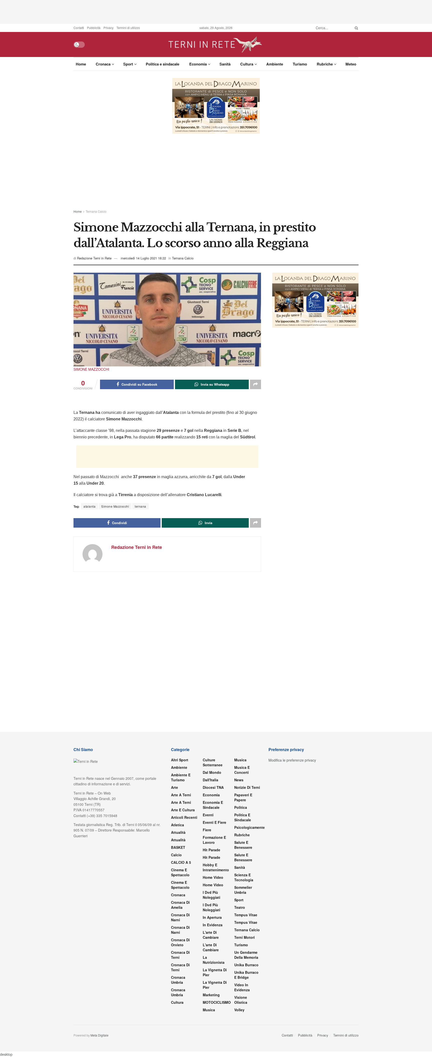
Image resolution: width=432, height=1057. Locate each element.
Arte (174, 787)
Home (81, 64)
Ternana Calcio (96, 211)
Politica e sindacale (162, 64)
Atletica (177, 824)
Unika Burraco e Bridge (246, 975)
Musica (209, 1009)
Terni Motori (244, 937)
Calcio (176, 854)
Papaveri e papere (243, 797)
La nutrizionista (213, 960)
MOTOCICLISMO (217, 1002)
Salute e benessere (243, 845)
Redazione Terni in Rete (94, 258)
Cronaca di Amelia (180, 905)
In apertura (212, 917)
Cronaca (103, 64)
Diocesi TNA (213, 787)
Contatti (79, 27)
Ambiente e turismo (180, 777)
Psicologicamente (249, 827)
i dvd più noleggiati (211, 895)
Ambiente (274, 64)
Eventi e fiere (214, 822)
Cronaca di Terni (180, 955)
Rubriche (325, 64)
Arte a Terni (181, 794)
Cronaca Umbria (178, 980)
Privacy (109, 27)
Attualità (178, 832)
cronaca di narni (180, 917)
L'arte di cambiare (211, 935)
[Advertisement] (216, 11)
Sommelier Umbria (243, 890)
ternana (140, 506)
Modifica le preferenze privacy (292, 760)
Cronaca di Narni (180, 930)
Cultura (246, 64)
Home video (213, 877)
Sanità (225, 64)
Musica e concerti (242, 770)
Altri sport (179, 759)
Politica (240, 807)
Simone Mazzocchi (115, 506)
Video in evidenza (242, 987)
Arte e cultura (183, 809)
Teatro (239, 907)
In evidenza (212, 924)
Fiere (207, 829)
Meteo (351, 64)
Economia (198, 64)
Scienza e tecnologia (243, 877)
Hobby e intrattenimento (216, 867)
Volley (239, 1009)
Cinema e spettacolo (180, 872)
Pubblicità (93, 27)
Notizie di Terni (247, 787)
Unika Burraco (246, 964)
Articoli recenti (184, 817)
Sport (128, 64)
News (239, 779)
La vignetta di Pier (215, 972)
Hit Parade (211, 849)
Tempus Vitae (245, 914)
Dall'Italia (210, 779)
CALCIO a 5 (181, 862)
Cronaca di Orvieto (180, 942)
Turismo (300, 64)
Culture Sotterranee (212, 762)
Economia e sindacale (213, 805)
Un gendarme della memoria (246, 955)
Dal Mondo (212, 772)
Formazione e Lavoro (214, 840)
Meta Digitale (99, 1035)
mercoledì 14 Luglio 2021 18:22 (143, 258)
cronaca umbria (178, 992)
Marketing (211, 994)
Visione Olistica (240, 1000)
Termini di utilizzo (128, 27)
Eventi (208, 814)
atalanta (90, 506)
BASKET (178, 847)
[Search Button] (355, 28)
